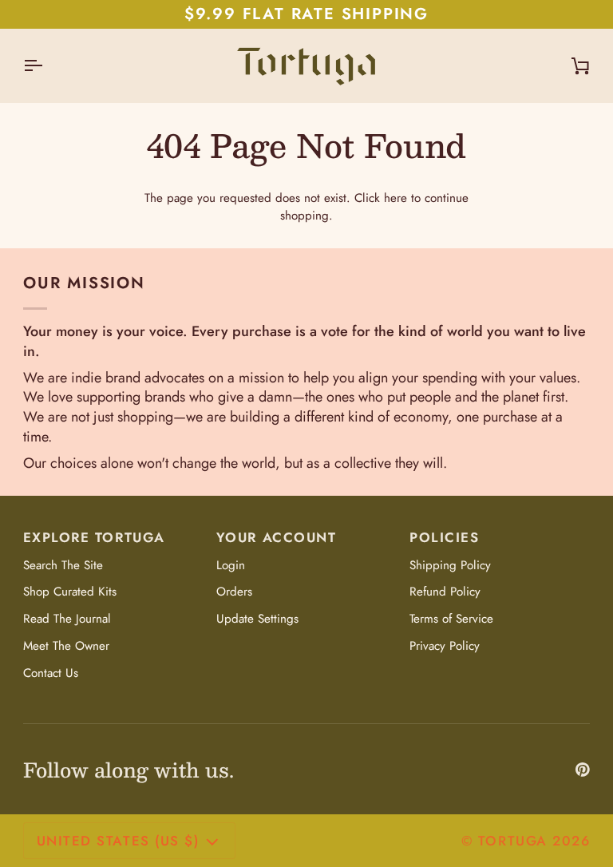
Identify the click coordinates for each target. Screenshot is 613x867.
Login (230, 565)
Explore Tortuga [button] (94, 537)
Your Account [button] (276, 537)
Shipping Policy (450, 565)
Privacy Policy (444, 646)
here (395, 198)
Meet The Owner (66, 646)
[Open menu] (47, 65)
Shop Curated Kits (70, 591)
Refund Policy (445, 591)
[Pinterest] (582, 769)
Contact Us (50, 673)
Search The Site (63, 565)
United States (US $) (118, 840)
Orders (234, 591)
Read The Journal (67, 618)
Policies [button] (444, 537)
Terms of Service (451, 618)
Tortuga (513, 840)
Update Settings (257, 618)
